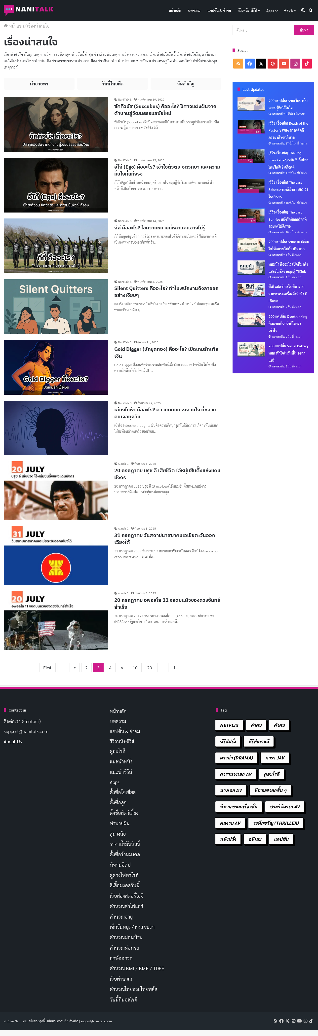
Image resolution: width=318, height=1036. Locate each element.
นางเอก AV (231, 790)
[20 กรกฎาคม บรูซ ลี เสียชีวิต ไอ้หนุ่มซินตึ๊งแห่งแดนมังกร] (56, 490)
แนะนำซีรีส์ (121, 772)
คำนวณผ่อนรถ (124, 947)
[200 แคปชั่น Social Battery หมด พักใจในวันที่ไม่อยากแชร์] (251, 349)
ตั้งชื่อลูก (118, 802)
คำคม (256, 725)
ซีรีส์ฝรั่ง (228, 741)
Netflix (229, 725)
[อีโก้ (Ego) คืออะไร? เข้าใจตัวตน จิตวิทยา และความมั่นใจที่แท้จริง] (56, 185)
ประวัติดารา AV (285, 806)
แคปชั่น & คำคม (219, 10)
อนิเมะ (254, 839)
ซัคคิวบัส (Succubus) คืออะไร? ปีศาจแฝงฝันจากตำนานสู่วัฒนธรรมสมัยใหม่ (165, 109)
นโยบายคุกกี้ (37, 1021)
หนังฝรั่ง (228, 839)
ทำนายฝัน (120, 823)
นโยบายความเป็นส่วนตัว (63, 1021)
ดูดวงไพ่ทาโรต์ (124, 875)
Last (178, 667)
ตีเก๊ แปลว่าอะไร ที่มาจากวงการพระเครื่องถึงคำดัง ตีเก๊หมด (288, 293)
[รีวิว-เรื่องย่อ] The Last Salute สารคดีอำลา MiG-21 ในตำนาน (289, 189)
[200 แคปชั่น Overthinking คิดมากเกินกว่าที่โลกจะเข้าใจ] (251, 320)
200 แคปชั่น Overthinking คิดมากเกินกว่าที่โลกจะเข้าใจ (288, 323)
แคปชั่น (281, 839)
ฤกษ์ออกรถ (121, 958)
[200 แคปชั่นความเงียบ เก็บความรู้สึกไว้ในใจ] (251, 104)
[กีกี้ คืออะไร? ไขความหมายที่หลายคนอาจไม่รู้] (56, 245)
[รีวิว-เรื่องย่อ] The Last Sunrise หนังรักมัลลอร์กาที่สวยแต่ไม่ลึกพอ (288, 219)
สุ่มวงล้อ (118, 833)
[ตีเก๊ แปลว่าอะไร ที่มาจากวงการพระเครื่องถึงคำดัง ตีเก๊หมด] (251, 290)
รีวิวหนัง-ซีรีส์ (247, 10)
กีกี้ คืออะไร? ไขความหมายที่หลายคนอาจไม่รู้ (159, 227)
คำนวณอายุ (121, 916)
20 (149, 667)
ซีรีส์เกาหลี (258, 741)
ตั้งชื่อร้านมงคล (125, 854)
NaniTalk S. (125, 99)
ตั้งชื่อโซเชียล (123, 792)
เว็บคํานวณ (121, 978)
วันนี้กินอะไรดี (123, 999)
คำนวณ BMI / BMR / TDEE (137, 968)
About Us (13, 741)
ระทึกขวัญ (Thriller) (276, 823)
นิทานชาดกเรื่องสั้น (238, 806)
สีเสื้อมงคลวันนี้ (125, 885)
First (47, 667)
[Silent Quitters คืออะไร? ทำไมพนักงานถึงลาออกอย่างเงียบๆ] (56, 306)
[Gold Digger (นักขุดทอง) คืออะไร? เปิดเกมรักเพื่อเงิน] (56, 367)
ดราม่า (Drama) (236, 757)
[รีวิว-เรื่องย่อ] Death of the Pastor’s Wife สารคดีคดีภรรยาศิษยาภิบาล (288, 130)
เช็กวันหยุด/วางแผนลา (132, 927)
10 (135, 667)
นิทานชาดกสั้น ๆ (270, 790)
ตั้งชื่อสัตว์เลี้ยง (124, 813)
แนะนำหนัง (121, 761)
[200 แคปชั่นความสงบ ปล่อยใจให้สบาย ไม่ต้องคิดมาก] (251, 245)
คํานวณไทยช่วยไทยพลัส (133, 989)
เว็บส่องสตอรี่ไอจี (127, 896)
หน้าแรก (16, 26)
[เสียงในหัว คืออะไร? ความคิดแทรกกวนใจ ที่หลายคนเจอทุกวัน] (56, 428)
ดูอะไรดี (117, 751)
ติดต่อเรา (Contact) (22, 721)
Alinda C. (123, 463)
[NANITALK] (28, 10)
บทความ (194, 10)
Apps (270, 10)
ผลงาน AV (230, 823)
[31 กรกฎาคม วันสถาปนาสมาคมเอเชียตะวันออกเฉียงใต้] (56, 555)
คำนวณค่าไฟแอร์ (126, 906)
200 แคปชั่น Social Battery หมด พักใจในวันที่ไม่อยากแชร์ (289, 353)
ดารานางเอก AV (235, 774)
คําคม (279, 725)
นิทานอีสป (120, 864)
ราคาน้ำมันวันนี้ (125, 844)
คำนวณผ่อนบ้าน (126, 937)
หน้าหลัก (175, 10)
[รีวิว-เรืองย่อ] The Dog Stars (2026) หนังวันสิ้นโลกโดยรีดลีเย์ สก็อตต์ (288, 159)
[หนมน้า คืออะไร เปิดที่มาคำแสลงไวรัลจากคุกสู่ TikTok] (251, 267)
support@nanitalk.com (26, 731)
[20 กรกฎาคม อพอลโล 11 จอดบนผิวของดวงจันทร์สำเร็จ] (56, 620)
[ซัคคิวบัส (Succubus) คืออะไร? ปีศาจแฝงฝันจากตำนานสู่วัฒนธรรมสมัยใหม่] (56, 124)
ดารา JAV (274, 757)
